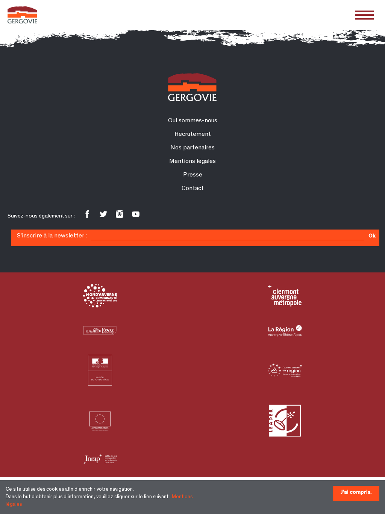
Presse (192, 175)
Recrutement (192, 134)
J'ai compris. (356, 492)
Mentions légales (192, 161)
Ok (371, 236)
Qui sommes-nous (192, 121)
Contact (193, 189)
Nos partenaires (192, 148)
